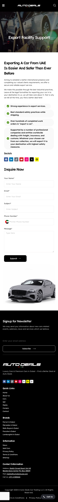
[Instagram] (27, 159)
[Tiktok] (16, 159)
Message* (8, 229)
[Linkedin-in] (11, 159)
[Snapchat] (37, 159)
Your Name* (9, 178)
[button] (48, 496)
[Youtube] (21, 159)
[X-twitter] (32, 159)
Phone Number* (11, 216)
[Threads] (31, 381)
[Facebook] (6, 159)
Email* (6, 191)
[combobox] (7, 221)
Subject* (7, 204)
